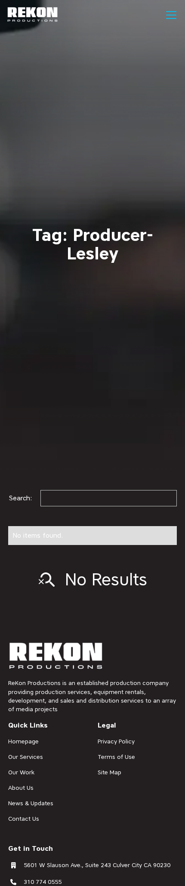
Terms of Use (116, 756)
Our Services (25, 756)
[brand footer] (56, 656)
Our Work (21, 772)
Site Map (109, 772)
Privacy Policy (116, 741)
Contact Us (23, 818)
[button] (169, 15)
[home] (33, 14)
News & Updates (30, 803)
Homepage (23, 741)
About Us (21, 787)
